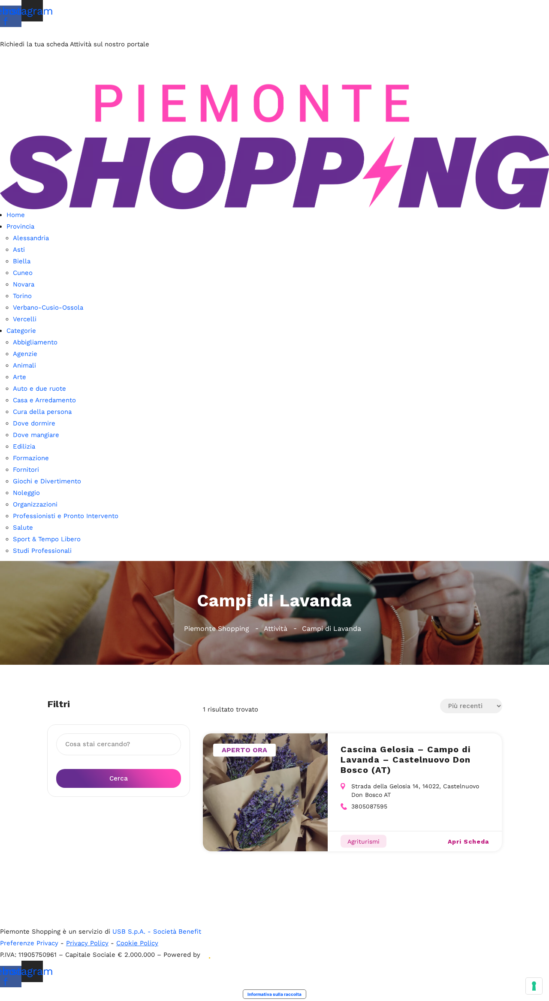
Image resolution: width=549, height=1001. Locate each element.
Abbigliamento (35, 342)
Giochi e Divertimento (47, 481)
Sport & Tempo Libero (47, 539)
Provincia (20, 226)
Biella (21, 261)
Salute (23, 527)
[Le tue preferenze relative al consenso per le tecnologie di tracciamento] (534, 986)
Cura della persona (42, 412)
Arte (19, 377)
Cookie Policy (137, 943)
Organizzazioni (35, 504)
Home (15, 215)
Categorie (21, 331)
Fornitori (26, 469)
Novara (23, 284)
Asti (19, 249)
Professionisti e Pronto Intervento (65, 516)
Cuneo (23, 273)
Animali (24, 365)
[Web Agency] (208, 955)
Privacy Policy (87, 943)
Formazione (31, 458)
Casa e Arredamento (44, 400)
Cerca (118, 778)
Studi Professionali (42, 551)
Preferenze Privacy (29, 943)
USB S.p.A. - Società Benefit (156, 931)
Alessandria (31, 238)
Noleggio (26, 493)
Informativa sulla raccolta (274, 994)
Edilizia (24, 446)
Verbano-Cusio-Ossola (48, 307)
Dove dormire (34, 423)
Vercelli (24, 319)
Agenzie (25, 354)
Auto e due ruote (39, 388)
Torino (22, 296)
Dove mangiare (36, 435)
